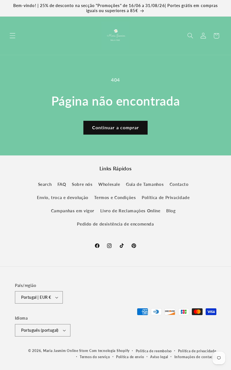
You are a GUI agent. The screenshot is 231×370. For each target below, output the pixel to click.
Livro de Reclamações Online (130, 210)
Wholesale (109, 184)
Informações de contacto (195, 357)
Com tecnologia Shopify (109, 351)
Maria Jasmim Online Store (65, 351)
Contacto (179, 184)
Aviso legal (159, 357)
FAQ (61, 184)
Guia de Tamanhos (145, 184)
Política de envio (130, 357)
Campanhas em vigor (72, 210)
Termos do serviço (95, 357)
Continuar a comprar (115, 127)
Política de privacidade (197, 351)
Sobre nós (82, 184)
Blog (171, 210)
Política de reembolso (154, 351)
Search (45, 184)
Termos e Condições (115, 197)
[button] (12, 35)
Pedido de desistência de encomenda (115, 223)
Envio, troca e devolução (62, 197)
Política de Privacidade (166, 197)
